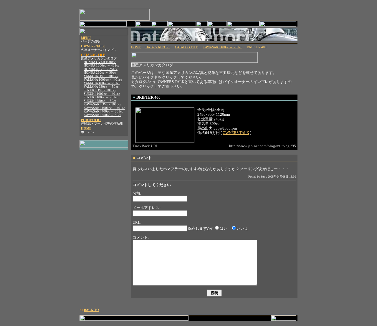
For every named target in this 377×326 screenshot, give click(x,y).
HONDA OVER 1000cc (100, 62)
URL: (137, 222)
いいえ (242, 228)
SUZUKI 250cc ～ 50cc (100, 100)
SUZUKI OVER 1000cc (100, 90)
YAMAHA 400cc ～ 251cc (102, 83)
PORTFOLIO (91, 120)
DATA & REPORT (157, 47)
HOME (86, 128)
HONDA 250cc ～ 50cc (100, 72)
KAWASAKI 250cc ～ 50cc (102, 115)
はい (223, 228)
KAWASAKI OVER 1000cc (102, 104)
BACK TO (91, 310)
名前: (137, 193)
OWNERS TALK (93, 46)
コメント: (141, 237)
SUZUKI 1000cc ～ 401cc (102, 93)
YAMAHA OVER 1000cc (101, 76)
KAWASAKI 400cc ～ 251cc (103, 111)
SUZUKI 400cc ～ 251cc (101, 97)
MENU (86, 37)
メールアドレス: (147, 208)
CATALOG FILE (186, 47)
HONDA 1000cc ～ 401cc (101, 65)
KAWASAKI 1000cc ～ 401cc (104, 108)
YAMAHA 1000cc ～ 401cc (103, 79)
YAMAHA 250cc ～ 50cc (101, 86)
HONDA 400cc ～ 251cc (101, 69)
